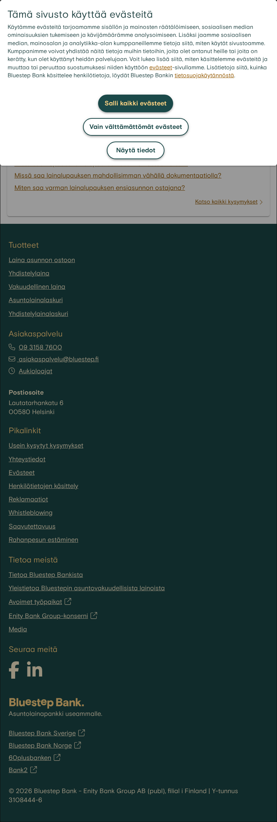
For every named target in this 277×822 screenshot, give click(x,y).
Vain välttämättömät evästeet (135, 127)
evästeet (160, 67)
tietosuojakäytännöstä (204, 75)
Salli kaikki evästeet (136, 103)
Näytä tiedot (135, 150)
